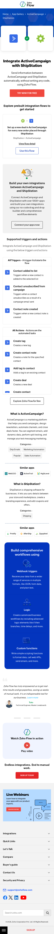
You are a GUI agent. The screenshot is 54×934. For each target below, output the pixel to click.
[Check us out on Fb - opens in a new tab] (5, 898)
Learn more (32, 697)
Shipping (27, 516)
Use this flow (27, 150)
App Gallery (18, 14)
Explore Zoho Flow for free (27, 401)
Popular (17, 456)
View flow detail (27, 143)
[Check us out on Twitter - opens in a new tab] (11, 898)
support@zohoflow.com (20, 890)
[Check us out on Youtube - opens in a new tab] (23, 898)
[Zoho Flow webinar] (27, 805)
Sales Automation (32, 456)
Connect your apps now (27, 225)
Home (6, 14)
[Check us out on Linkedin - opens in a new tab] (16, 898)
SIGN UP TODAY (27, 775)
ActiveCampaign (35, 14)
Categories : (26, 444)
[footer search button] (47, 913)
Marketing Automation (34, 449)
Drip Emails (15, 449)
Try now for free (27, 93)
